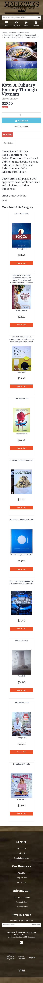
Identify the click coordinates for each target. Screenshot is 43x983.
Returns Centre (21, 907)
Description (8, 143)
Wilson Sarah (21, 799)
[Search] (39, 17)
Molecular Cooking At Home (21, 520)
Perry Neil (21, 676)
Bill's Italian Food (22, 702)
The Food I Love (21, 641)
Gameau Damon (21, 434)
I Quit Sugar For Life (21, 764)
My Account (21, 849)
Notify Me (22, 120)
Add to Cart (21, 263)
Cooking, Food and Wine (19, 33)
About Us (21, 873)
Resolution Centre (21, 858)
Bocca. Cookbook (21, 214)
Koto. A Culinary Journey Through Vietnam (21, 37)
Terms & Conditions (22, 897)
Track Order (21, 853)
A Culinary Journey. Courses (21, 460)
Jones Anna (21, 372)
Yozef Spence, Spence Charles (21, 555)
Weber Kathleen (21, 310)
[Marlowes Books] (21, 7)
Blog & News (22, 878)
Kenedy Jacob (21, 249)
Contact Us (21, 882)
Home (4, 33)
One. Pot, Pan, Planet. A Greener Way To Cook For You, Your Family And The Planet (21, 339)
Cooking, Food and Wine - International (20, 35)
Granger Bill (21, 738)
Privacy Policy (21, 902)
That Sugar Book (22, 399)
